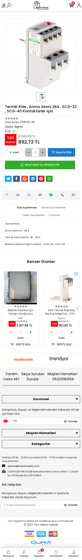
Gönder (73, 421)
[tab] (27, 207)
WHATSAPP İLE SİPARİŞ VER (42, 165)
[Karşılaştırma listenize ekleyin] (41, 195)
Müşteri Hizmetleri (62, 376)
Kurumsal (41, 399)
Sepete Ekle (64, 152)
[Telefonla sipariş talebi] (63, 195)
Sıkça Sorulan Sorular (32, 376)
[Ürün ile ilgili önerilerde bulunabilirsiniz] (74, 195)
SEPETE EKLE (23, 344)
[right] (78, 309)
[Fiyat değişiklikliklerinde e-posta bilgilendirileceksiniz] (52, 195)
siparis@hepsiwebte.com (23, 466)
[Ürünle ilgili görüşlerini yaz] (30, 195)
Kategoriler (41, 444)
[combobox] (6, 421)
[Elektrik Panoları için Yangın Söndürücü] (20, 287)
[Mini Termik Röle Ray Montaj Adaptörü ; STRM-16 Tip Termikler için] (61, 287)
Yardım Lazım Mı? (11, 376)
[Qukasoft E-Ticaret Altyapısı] (41, 543)
